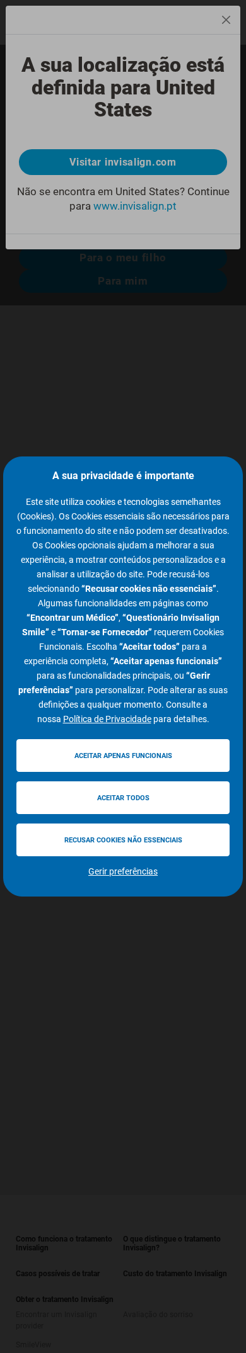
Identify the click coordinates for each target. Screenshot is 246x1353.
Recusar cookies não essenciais (123, 840)
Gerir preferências (123, 871)
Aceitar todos (123, 798)
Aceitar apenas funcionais (123, 756)
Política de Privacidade (107, 719)
